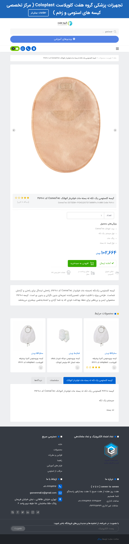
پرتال (99, 539)
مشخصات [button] (54, 380)
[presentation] (115, 130)
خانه (60, 444)
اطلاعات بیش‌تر (38, 13)
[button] (33, 48)
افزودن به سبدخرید (79, 263)
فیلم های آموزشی (54, 465)
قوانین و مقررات (55, 455)
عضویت (18, 528)
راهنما (59, 460)
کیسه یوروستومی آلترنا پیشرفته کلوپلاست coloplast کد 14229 (104, 360)
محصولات (57, 449)
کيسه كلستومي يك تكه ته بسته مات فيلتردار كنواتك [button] (89, 380)
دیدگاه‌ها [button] (38, 380)
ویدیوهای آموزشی (63, 39)
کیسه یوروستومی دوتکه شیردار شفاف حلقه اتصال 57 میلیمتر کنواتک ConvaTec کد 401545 (65, 362)
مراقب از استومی (55, 471)
